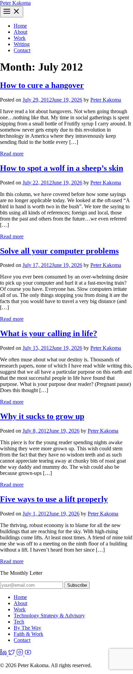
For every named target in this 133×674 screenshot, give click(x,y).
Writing (22, 44)
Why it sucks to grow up (42, 416)
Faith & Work (28, 634)
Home (20, 26)
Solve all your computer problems (59, 250)
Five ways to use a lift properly (54, 499)
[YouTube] (28, 654)
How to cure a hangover (42, 85)
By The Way (27, 628)
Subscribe (77, 585)
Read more (12, 153)
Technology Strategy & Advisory (49, 615)
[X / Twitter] (12, 654)
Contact (22, 50)
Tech (19, 622)
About (20, 32)
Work (20, 38)
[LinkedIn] (4, 654)
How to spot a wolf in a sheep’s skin (61, 168)
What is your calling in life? (48, 333)
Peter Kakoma (15, 3)
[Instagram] (20, 654)
